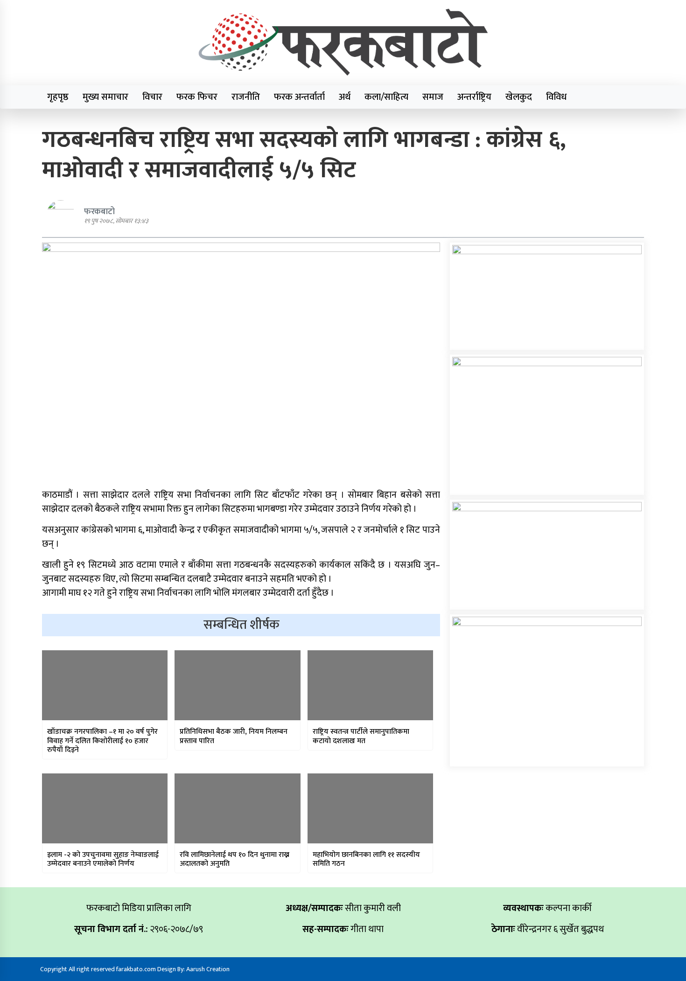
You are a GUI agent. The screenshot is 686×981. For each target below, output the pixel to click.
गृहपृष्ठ (58, 97)
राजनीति (245, 97)
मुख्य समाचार (105, 97)
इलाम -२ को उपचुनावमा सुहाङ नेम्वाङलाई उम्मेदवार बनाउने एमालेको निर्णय (103, 859)
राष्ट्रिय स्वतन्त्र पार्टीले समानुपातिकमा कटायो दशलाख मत (361, 736)
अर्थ (344, 97)
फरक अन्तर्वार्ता (299, 97)
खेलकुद (518, 97)
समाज (432, 97)
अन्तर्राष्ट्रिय (474, 97)
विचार (152, 97)
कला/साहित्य (386, 97)
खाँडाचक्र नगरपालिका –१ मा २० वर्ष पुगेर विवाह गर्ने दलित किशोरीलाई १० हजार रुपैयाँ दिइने (102, 740)
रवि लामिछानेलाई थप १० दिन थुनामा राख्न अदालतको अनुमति (234, 859)
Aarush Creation (208, 969)
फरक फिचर (196, 97)
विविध (556, 97)
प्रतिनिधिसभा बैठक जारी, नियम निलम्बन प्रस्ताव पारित (233, 736)
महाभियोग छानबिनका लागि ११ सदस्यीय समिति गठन (366, 859)
